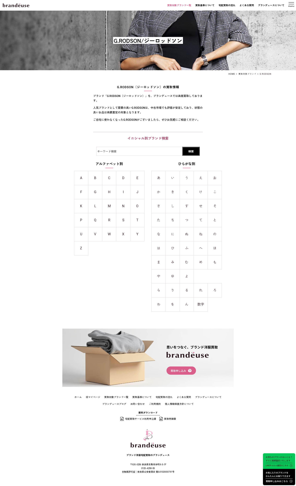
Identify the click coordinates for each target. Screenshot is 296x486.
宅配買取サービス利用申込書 (140, 418)
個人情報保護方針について (179, 404)
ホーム (78, 397)
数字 (200, 304)
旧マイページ (93, 397)
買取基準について (204, 5)
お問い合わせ (137, 404)
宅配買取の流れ (227, 5)
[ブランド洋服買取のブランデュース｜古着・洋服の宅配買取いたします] (16, 5)
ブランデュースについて (271, 5)
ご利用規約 (155, 404)
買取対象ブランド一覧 (179, 5)
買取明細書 (170, 418)
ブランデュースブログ (114, 404)
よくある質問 (246, 5)
